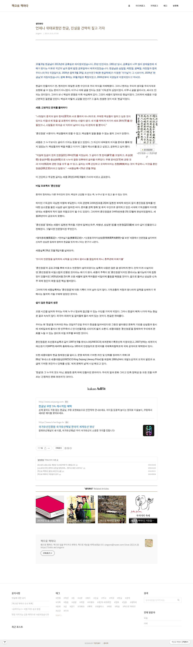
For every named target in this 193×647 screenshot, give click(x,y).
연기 (73, 606)
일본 (125, 602)
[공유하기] (45, 448)
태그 (165, 5)
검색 (178, 600)
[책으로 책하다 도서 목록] (22, 603)
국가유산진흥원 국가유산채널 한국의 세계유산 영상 (66, 426)
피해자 (91, 602)
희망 (82, 602)
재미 (88, 598)
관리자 (106, 643)
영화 (117, 602)
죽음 (118, 606)
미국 (67, 610)
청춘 (67, 602)
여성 (112, 598)
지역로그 (154, 5)
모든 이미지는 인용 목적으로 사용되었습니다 (30, 614)
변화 (59, 606)
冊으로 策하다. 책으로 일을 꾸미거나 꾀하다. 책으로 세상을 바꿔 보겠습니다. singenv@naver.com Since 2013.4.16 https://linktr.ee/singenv (90, 546)
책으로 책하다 (20, 6)
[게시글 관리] (49, 448)
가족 (59, 602)
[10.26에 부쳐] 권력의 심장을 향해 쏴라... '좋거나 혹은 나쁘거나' (60, 468)
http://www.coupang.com (51, 402)
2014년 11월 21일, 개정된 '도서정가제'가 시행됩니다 (56, 465)
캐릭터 (134, 602)
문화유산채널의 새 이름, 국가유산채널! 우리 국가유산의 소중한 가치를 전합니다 (76, 430)
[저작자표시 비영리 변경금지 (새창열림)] (68, 448)
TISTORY (97, 643)
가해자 (81, 606)
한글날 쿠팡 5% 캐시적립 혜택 (55, 406)
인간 (59, 610)
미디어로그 (140, 5)
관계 (128, 598)
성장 (74, 602)
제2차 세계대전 (104, 602)
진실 (96, 598)
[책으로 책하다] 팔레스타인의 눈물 (49, 471)
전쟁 (59, 598)
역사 (104, 598)
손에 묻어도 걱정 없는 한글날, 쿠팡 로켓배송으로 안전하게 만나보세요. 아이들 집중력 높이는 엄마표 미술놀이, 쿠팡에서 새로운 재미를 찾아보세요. (95, 411)
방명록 (175, 5)
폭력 (90, 606)
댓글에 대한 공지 (19, 598)
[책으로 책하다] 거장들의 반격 (47, 474)
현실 (120, 598)
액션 (67, 598)
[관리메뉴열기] (5, 642)
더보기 (58, 615)
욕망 (110, 606)
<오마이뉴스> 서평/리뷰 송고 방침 (26, 609)
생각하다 (41, 460)
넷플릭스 (100, 606)
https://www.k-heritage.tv (51, 422)
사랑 (81, 598)
